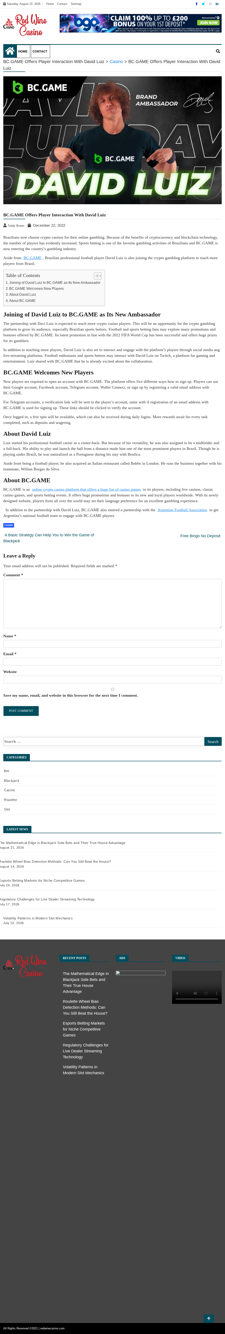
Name (9, 636)
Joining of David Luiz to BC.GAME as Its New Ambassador (54, 282)
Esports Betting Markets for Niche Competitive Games (84, 1029)
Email (9, 654)
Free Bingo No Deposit (200, 536)
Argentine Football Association (182, 510)
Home (50, 4)
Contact (62, 4)
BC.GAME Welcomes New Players (36, 288)
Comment (13, 575)
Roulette (10, 800)
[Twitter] (204, 4)
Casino (8, 525)
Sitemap (76, 4)
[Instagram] (210, 4)
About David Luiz (22, 294)
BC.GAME (33, 258)
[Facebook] (197, 4)
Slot (7, 809)
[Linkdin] (217, 4)
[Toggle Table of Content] (95, 276)
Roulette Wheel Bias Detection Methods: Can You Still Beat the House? (85, 1007)
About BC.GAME (22, 301)
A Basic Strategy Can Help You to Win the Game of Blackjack (48, 538)
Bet (6, 771)
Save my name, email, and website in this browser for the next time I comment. (70, 695)
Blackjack (11, 780)
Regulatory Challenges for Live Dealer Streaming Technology (86, 1051)
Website (10, 672)
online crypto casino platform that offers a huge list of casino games (86, 489)
